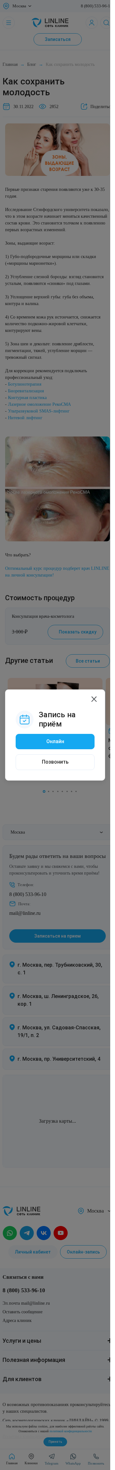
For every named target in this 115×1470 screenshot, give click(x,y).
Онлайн (55, 741)
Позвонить (55, 762)
